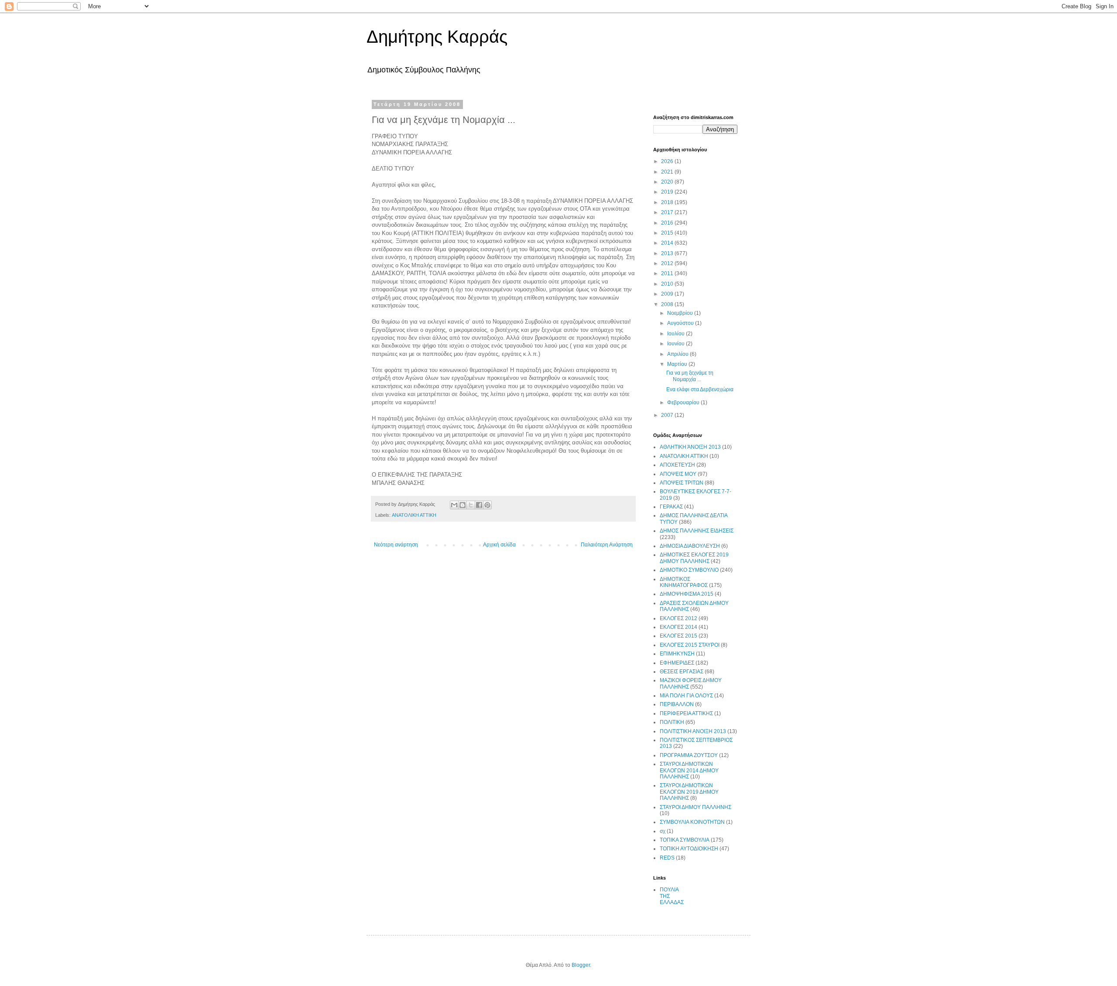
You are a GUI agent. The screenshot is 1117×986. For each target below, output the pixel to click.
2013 (668, 253)
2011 (668, 273)
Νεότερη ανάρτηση (396, 545)
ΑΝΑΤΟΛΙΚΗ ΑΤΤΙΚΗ (414, 515)
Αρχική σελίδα (499, 545)
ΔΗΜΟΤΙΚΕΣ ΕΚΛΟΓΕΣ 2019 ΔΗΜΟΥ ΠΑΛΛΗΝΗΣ (694, 558)
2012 (668, 263)
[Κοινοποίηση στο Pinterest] (487, 505)
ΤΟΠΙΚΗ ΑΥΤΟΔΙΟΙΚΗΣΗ (689, 849)
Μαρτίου (678, 364)
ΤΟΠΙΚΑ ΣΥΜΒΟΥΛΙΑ (684, 840)
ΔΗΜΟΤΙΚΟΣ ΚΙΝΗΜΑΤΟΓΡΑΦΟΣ (684, 582)
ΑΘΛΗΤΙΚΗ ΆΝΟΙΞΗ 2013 (690, 447)
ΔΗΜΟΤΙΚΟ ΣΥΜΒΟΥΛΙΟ (689, 570)
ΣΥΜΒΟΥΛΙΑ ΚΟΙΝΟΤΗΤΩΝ (692, 822)
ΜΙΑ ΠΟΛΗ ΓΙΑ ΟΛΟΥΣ (686, 696)
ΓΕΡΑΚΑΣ (671, 507)
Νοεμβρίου (680, 313)
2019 (668, 192)
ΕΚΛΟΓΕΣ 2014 (678, 627)
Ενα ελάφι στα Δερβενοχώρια (699, 389)
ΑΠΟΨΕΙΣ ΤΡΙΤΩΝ (681, 483)
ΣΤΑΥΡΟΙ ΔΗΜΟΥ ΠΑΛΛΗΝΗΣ (695, 807)
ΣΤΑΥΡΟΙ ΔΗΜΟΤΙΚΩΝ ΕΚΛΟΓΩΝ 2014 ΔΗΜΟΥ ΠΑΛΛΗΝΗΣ (689, 770)
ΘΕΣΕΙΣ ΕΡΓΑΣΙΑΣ (681, 672)
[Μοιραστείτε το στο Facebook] (479, 505)
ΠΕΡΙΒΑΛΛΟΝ (677, 704)
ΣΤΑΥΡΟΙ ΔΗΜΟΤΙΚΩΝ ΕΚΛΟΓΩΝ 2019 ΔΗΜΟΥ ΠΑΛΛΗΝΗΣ (689, 791)
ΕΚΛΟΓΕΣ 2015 (678, 636)
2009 (668, 294)
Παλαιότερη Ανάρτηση (607, 545)
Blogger (581, 965)
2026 (668, 161)
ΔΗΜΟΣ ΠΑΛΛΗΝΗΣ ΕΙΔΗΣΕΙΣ (696, 531)
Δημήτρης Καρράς (437, 36)
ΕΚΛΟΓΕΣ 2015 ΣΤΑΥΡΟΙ (690, 645)
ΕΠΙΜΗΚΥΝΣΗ (677, 654)
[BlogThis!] (462, 505)
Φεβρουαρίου (684, 402)
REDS (667, 858)
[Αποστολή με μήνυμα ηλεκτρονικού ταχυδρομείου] (454, 505)
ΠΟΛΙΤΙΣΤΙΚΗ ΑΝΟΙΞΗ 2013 (693, 731)
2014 (668, 243)
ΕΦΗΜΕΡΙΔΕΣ (677, 663)
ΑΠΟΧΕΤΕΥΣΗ (677, 465)
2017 (668, 212)
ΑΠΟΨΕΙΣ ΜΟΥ (678, 474)
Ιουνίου (676, 344)
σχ (662, 831)
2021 (668, 172)
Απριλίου (678, 354)
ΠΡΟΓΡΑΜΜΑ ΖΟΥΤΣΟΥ (689, 755)
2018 (668, 202)
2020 (668, 182)
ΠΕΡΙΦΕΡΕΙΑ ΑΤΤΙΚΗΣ (686, 713)
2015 (668, 233)
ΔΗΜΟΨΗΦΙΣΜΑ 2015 (686, 594)
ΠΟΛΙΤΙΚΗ (672, 722)
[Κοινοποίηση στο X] (470, 505)
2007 (668, 415)
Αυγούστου (681, 323)
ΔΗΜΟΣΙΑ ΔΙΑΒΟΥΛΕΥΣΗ (690, 546)
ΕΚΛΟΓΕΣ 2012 (678, 618)
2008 (668, 304)
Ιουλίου (676, 334)
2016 (668, 223)
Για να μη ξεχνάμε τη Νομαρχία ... (689, 376)
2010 (668, 284)
